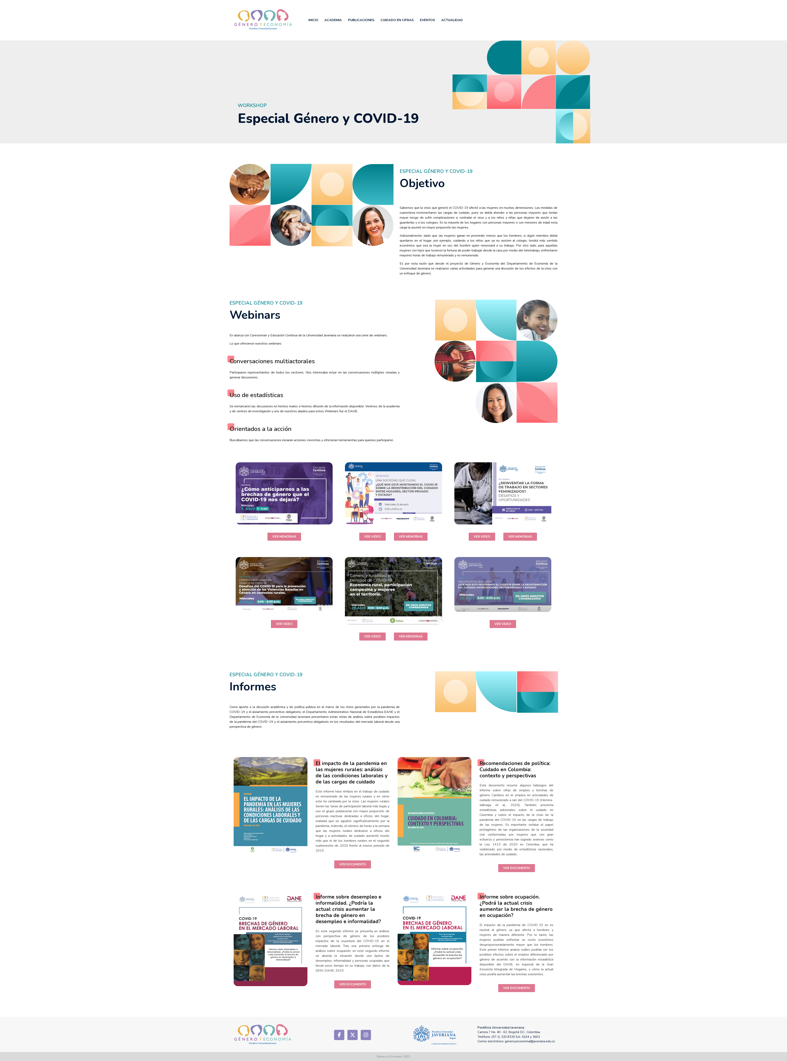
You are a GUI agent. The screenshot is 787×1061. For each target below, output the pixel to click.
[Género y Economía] (277, 19)
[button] (284, 537)
